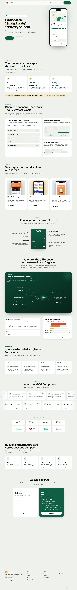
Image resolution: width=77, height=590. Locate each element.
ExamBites (11, 2)
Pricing (60, 2)
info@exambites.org (63, 578)
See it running (56, 206)
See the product (19, 38)
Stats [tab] (61, 44)
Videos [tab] (52, 44)
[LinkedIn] (11, 580)
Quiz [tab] (58, 44)
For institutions (46, 577)
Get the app (25, 513)
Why (41, 2)
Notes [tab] (65, 44)
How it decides (34, 205)
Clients (55, 2)
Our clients (45, 575)
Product (45, 2)
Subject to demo (46, 545)
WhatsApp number (46, 540)
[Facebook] (6, 580)
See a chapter (11, 205)
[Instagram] (9, 580)
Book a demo (67, 2)
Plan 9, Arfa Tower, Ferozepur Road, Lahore (64, 574)
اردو (62, 40)
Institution (45, 535)
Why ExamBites (46, 573)
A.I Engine (51, 2)
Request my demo (55, 551)
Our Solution (29, 573)
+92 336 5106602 (62, 576)
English (55, 40)
